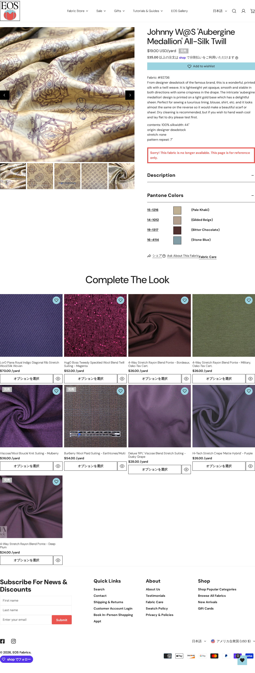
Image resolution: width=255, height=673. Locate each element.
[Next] (130, 95)
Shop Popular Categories (217, 589)
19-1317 (152, 230)
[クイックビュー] (58, 378)
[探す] (234, 11)
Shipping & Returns (108, 602)
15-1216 (152, 210)
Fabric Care (208, 257)
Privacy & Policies (159, 615)
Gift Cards (206, 608)
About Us (153, 589)
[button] (201, 66)
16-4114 (153, 240)
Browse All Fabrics (212, 596)
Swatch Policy (157, 608)
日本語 (218, 11)
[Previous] (4, 95)
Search (99, 589)
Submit (61, 620)
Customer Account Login (113, 608)
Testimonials (155, 596)
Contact (100, 596)
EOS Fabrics (21, 652)
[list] (67, 94)
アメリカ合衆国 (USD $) (234, 641)
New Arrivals (207, 602)
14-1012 (153, 220)
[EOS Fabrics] (10, 11)
